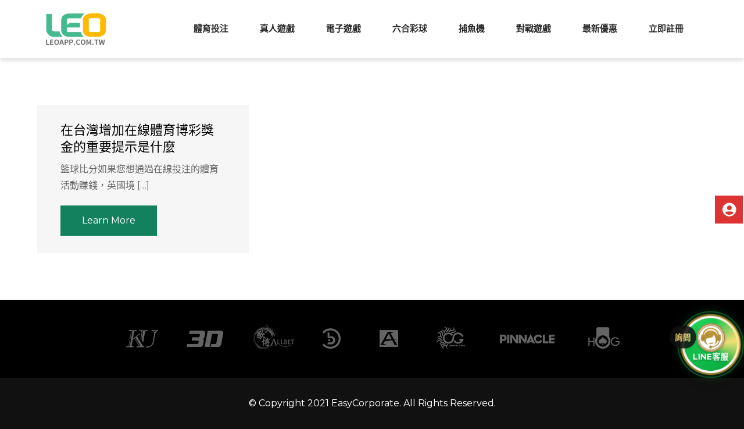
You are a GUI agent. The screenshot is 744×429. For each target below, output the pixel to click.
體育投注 (211, 28)
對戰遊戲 (533, 28)
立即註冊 (666, 28)
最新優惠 (599, 28)
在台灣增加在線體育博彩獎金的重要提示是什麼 (137, 138)
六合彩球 (409, 28)
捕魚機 (472, 28)
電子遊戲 (343, 28)
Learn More (108, 220)
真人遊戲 (277, 28)
